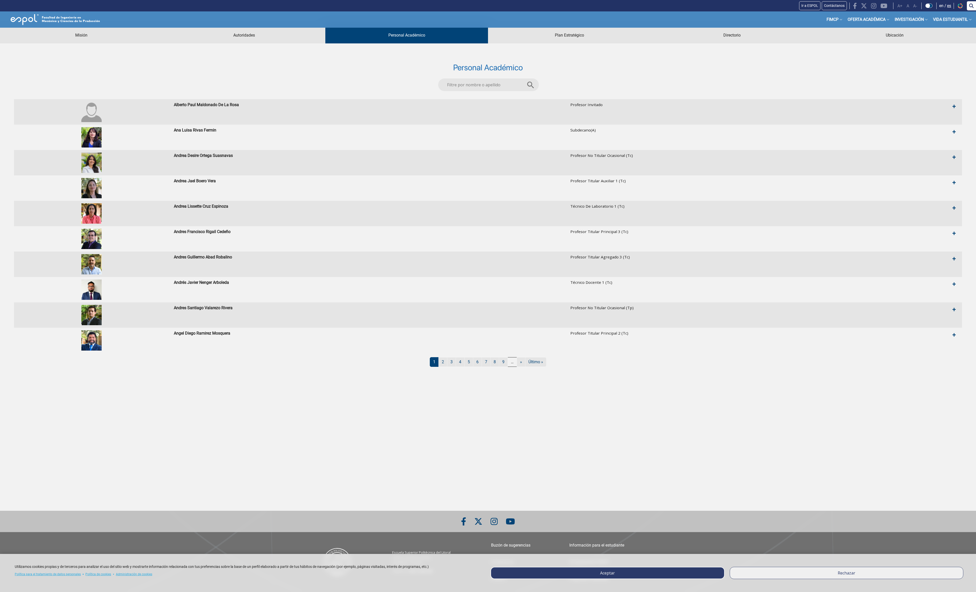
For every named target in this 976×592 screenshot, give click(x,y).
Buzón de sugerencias (510, 545)
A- (915, 6)
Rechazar (846, 573)
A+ (900, 6)
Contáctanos (834, 6)
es (949, 5)
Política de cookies (98, 574)
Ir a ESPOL (809, 6)
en (941, 5)
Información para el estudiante (596, 545)
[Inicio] (51, 19)
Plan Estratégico (569, 35)
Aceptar (607, 573)
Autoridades (244, 35)
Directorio (732, 35)
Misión (81, 35)
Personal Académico (406, 35)
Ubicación (895, 35)
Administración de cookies (134, 574)
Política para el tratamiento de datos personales (48, 574)
